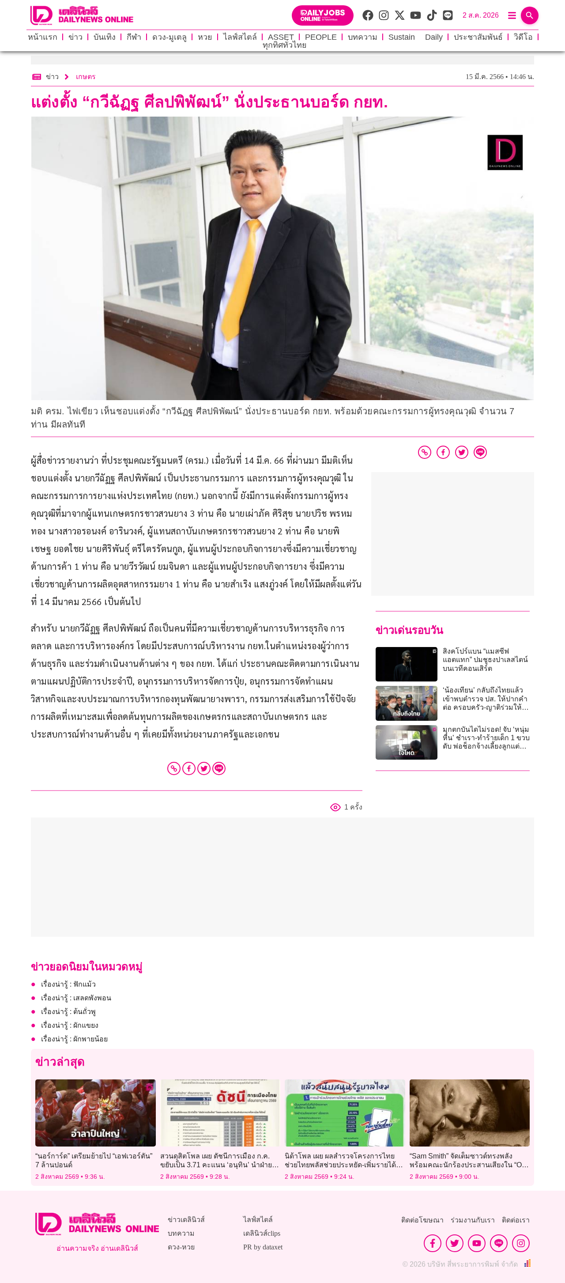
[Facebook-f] (432, 1243)
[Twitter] (204, 768)
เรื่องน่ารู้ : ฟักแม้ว (68, 984)
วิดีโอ (523, 37)
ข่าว (75, 37)
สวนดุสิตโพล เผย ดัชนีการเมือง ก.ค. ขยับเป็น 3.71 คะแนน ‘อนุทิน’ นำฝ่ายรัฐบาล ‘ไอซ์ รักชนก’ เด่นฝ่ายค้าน (216, 1164)
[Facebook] (189, 768)
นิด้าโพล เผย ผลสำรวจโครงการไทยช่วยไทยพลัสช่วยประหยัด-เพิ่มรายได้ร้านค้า (340, 1164)
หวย (205, 37)
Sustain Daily (415, 37)
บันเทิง (105, 37)
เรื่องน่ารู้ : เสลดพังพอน (76, 998)
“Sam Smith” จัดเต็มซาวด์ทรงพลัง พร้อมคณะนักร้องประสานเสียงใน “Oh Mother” (468, 1164)
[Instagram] (521, 1243)
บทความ (362, 37)
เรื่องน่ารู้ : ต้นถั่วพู (68, 1011)
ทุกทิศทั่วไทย (285, 45)
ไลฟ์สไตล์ (240, 37)
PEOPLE (321, 37)
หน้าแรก (42, 37)
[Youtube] (477, 1243)
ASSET (281, 37)
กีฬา (134, 37)
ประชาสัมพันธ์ (478, 37)
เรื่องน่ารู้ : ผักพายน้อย (74, 1039)
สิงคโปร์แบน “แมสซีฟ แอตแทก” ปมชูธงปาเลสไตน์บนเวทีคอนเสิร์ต (485, 659)
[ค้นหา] (530, 15)
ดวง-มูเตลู (169, 37)
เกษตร (86, 76)
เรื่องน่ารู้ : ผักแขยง (69, 1025)
